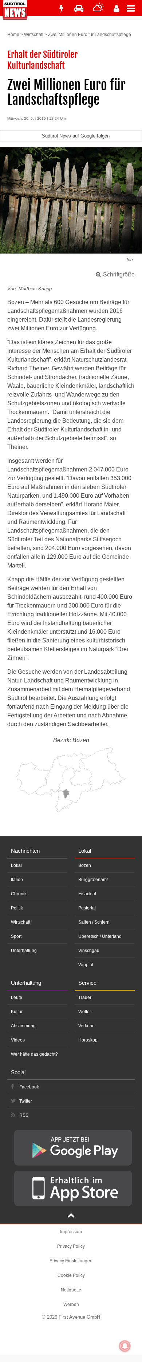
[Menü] (134, 8)
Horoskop (88, 1040)
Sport (16, 936)
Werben (71, 1304)
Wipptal (85, 964)
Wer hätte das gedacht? (34, 1054)
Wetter (84, 1011)
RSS (23, 1115)
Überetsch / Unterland (100, 936)
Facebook (29, 1087)
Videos (18, 1040)
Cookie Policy (71, 1275)
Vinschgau (88, 950)
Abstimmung (23, 1025)
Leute (16, 997)
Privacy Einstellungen (71, 1260)
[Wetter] (98, 8)
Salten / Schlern (94, 922)
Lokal (16, 865)
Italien (17, 879)
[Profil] (116, 8)
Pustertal (87, 908)
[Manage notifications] (125, 1346)
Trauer (84, 997)
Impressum (71, 1231)
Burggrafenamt (93, 879)
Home (13, 34)
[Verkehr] (78, 8)
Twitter (25, 1101)
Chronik (19, 893)
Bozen (84, 865)
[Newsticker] (61, 8)
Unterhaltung (24, 950)
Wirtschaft (33, 34)
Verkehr (86, 1025)
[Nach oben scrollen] (71, 1216)
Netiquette (71, 1289)
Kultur (17, 1011)
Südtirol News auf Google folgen (76, 136)
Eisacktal (87, 893)
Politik (17, 908)
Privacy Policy (71, 1246)
